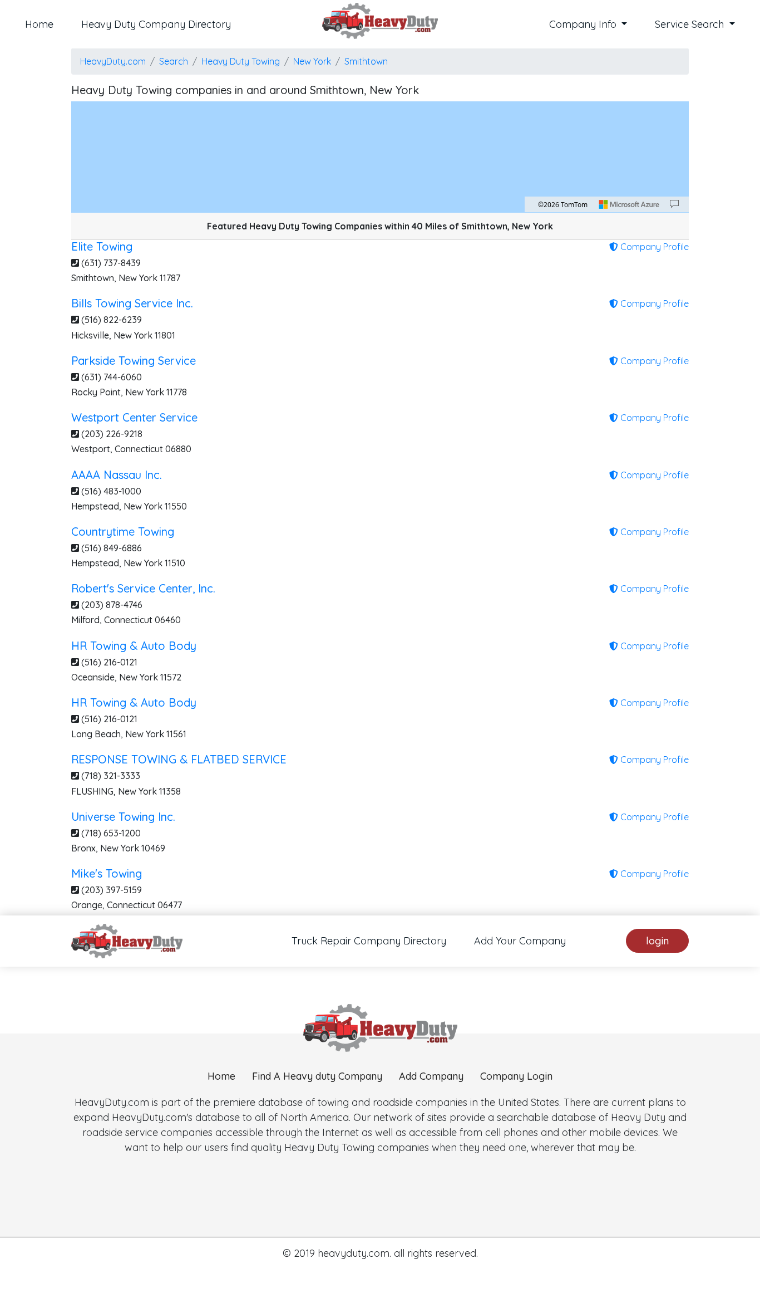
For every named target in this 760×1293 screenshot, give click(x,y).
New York (312, 61)
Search (173, 61)
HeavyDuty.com (113, 61)
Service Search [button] (691, 24)
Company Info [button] (584, 24)
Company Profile (653, 246)
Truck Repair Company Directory (369, 940)
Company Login (516, 1076)
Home (39, 24)
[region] (380, 157)
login (657, 940)
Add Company (431, 1076)
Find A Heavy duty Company (317, 1076)
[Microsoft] (629, 204)
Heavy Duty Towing (240, 61)
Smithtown (366, 61)
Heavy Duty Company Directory (156, 24)
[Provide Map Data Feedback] (674, 204)
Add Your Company (520, 940)
